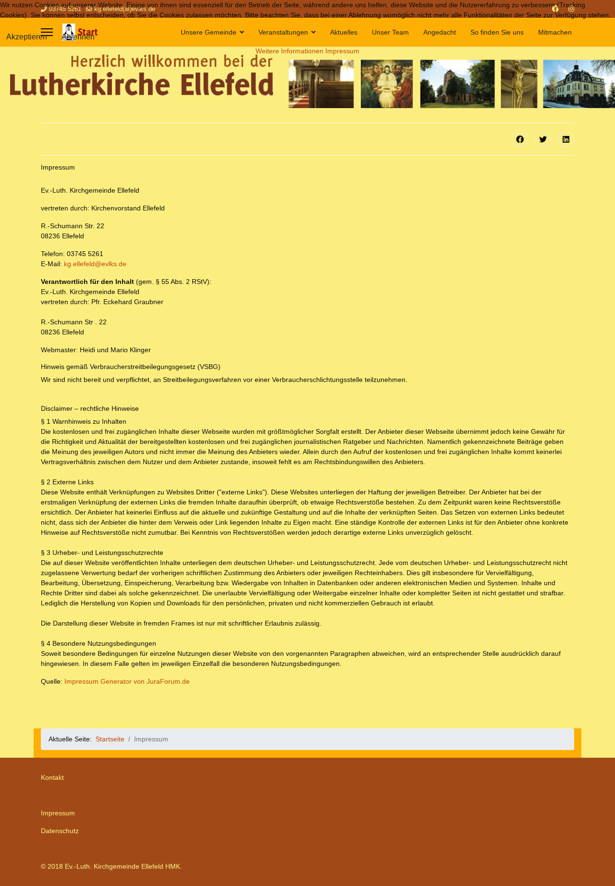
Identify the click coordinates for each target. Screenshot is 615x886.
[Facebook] (520, 139)
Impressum (58, 813)
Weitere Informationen (289, 51)
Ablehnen (78, 37)
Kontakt (52, 777)
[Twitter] (543, 139)
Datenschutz (60, 831)
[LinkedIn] (566, 139)
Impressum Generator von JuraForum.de (127, 681)
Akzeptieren (26, 37)
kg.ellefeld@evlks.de (95, 264)
